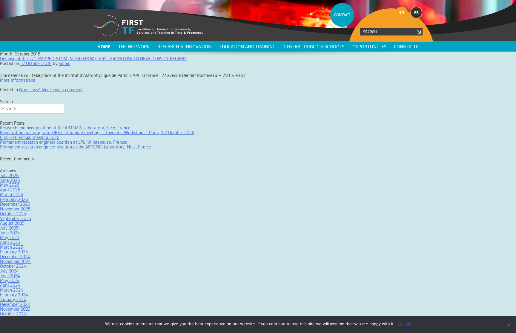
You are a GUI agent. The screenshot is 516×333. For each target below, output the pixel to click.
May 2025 (9, 237)
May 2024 (9, 280)
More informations (17, 80)
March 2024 (11, 289)
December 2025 (15, 204)
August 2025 (12, 223)
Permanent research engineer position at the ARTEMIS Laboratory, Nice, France (75, 146)
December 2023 (15, 304)
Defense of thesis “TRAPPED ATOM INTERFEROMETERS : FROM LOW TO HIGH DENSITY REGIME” (93, 58)
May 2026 (9, 185)
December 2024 (15, 256)
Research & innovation (184, 46)
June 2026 (10, 180)
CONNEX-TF (406, 46)
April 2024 (10, 285)
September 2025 (15, 218)
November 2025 (15, 208)
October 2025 (13, 213)
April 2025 (10, 242)
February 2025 (14, 251)
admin (64, 63)
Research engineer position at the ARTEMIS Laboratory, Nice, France (65, 127)
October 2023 (13, 313)
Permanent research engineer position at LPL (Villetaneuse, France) (63, 142)
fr (416, 12)
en (401, 12)
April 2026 (10, 189)
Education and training (247, 46)
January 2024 (13, 299)
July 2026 (9, 175)
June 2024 (10, 275)
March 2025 (11, 247)
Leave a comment (66, 89)
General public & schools (314, 46)
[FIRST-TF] (148, 26)
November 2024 (15, 261)
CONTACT (342, 15)
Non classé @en (34, 89)
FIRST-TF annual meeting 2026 (29, 137)
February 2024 (14, 294)
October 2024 (13, 266)
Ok (400, 323)
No (408, 323)
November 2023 (15, 309)
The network (134, 46)
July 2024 (9, 270)
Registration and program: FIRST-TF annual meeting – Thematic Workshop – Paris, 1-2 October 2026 (97, 132)
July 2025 (9, 227)
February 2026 (14, 199)
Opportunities (369, 46)
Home (103, 46)
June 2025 (10, 232)
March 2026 (11, 194)
